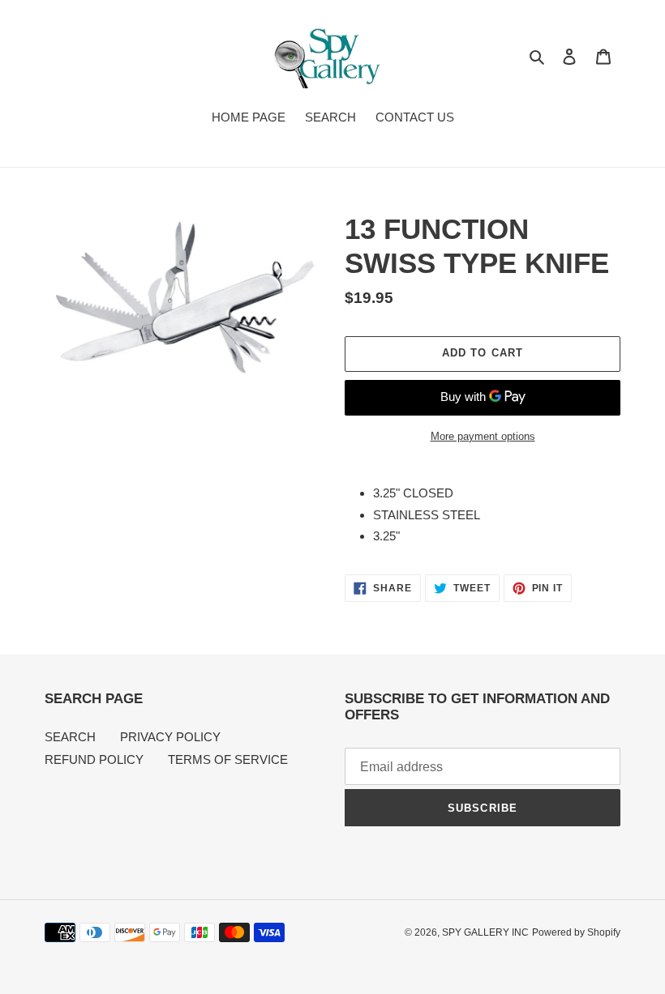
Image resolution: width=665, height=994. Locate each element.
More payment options (483, 436)
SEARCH (70, 737)
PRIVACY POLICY (170, 737)
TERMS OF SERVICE (228, 759)
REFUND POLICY (94, 759)
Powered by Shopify (576, 932)
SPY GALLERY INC (485, 932)
